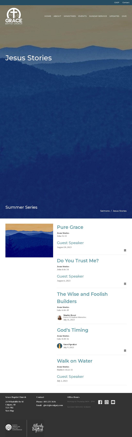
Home (47, 16)
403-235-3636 (49, 401)
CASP (116, 2)
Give (124, 16)
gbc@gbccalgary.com (53, 405)
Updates (114, 16)
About (57, 16)
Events (82, 16)
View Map (9, 410)
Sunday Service (98, 16)
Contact (125, 2)
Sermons (105, 211)
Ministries (70, 16)
